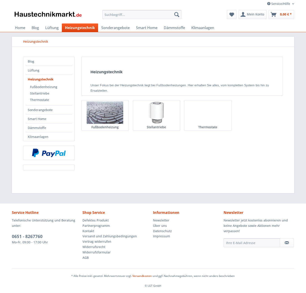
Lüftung (33, 70)
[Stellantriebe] (156, 112)
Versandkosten (142, 276)
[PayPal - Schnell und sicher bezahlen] (49, 153)
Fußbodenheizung (43, 87)
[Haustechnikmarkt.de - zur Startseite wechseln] (48, 15)
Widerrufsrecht (93, 247)
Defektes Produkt (95, 220)
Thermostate (39, 100)
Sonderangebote (40, 110)
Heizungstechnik (41, 79)
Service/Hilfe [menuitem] (280, 4)
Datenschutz (162, 231)
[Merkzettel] (232, 14)
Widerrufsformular (96, 252)
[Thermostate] (207, 112)
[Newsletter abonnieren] (287, 242)
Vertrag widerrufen (96, 241)
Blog (31, 61)
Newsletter (161, 220)
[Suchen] (176, 14)
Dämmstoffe (37, 128)
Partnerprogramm (96, 225)
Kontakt (88, 231)
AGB (85, 257)
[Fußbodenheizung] (105, 112)
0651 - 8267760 (27, 236)
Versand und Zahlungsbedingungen (109, 236)
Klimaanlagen (38, 137)
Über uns (160, 225)
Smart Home (37, 119)
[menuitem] (141, 14)
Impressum (161, 236)
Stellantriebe (39, 93)
